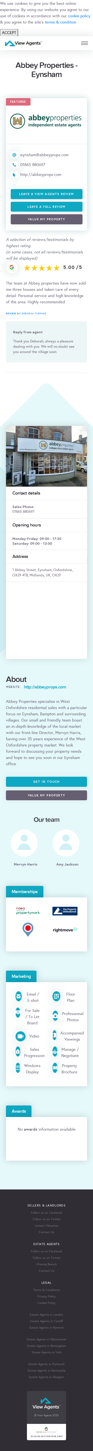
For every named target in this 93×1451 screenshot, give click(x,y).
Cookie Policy (46, 1303)
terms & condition (60, 22)
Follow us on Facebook (46, 1213)
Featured (18, 101)
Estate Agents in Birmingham (46, 1346)
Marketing (21, 976)
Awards (19, 1111)
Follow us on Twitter (47, 1219)
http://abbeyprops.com (40, 174)
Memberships (25, 891)
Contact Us (46, 1232)
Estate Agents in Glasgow (46, 1377)
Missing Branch (46, 1264)
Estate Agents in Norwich (46, 1328)
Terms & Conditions (46, 1290)
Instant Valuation (46, 1226)
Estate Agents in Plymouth (46, 1364)
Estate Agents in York (46, 1352)
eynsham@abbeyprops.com (44, 154)
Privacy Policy (46, 1296)
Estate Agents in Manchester (46, 1339)
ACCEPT (9, 32)
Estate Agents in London (46, 1315)
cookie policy (79, 15)
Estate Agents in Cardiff (46, 1321)
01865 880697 (32, 164)
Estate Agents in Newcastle (47, 1371)
